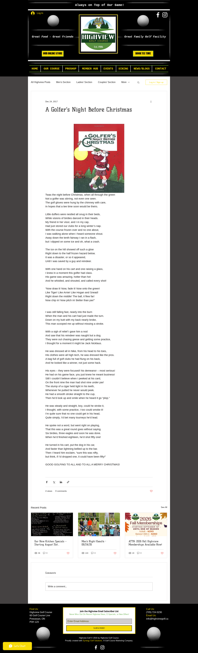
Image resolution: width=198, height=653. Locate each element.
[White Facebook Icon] (158, 14)
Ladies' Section (84, 82)
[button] (51, 69)
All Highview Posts (40, 82)
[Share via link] (68, 482)
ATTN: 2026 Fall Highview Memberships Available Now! (145, 543)
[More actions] (151, 101)
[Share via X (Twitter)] (53, 482)
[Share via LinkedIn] (61, 482)
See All (164, 507)
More (124, 82)
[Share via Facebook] (46, 482)
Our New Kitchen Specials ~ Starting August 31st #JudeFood (50, 543)
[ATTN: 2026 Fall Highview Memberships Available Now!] (146, 524)
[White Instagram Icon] (164, 14)
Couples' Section (107, 82)
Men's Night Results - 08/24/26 (94, 543)
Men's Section (63, 82)
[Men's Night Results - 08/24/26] (99, 524)
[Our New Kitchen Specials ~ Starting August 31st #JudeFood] (52, 524)
